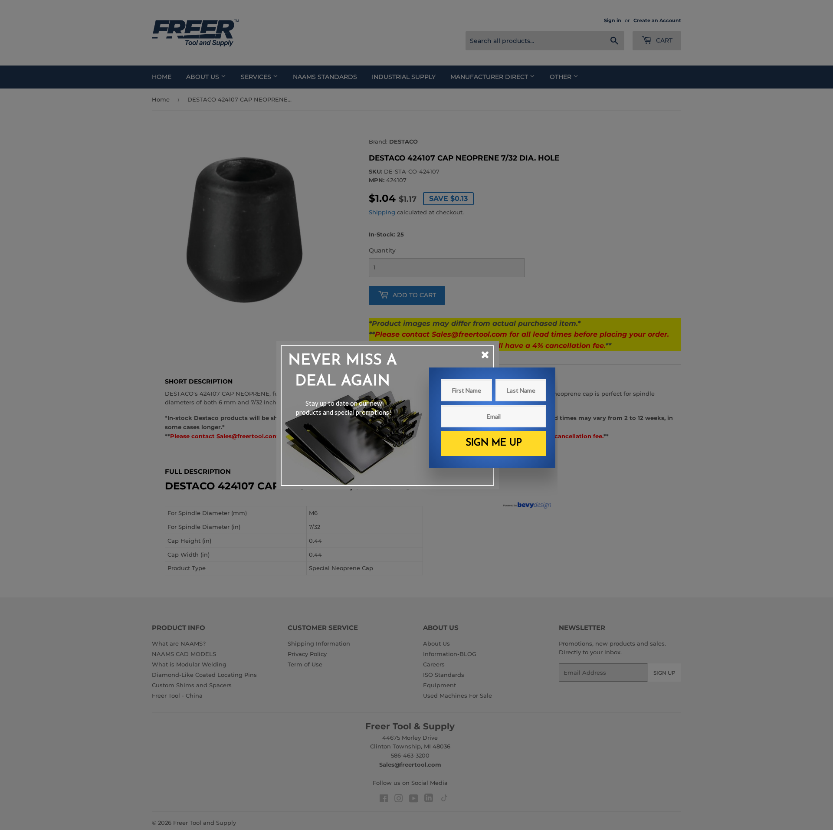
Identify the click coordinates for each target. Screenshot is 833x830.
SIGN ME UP (494, 443)
